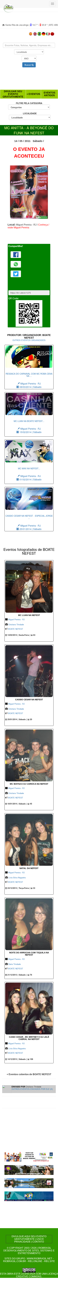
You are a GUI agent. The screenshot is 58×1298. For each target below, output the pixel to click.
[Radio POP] (29, 1196)
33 (33, 888)
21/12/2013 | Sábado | (17, 974)
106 (31, 1059)
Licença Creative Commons (37, 1275)
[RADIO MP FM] (29, 1182)
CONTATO (38, 1241)
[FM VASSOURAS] (29, 1169)
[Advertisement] (29, 79)
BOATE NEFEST (15, 628)
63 (34, 635)
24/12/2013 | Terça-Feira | (18, 888)
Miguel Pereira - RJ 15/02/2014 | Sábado (29, 427)
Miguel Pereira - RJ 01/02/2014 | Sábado (30, 474)
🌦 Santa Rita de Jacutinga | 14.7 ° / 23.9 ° (25, 24)
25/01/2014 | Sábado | (17, 719)
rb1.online (35, 1261)
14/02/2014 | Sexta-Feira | (18, 635)
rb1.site (49, 1261)
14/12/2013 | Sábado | (17, 1059)
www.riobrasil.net (39, 1258)
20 (30, 719)
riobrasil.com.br (14, 1261)
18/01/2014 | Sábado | (17, 803)
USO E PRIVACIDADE (29, 1240)
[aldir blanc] (29, 1156)
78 (30, 974)
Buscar (28, 64)
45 (30, 803)
